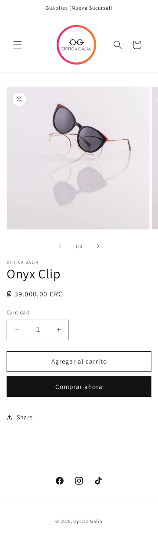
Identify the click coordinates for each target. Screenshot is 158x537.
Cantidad (18, 312)
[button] (17, 44)
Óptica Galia (87, 521)
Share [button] (25, 417)
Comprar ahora (79, 386)
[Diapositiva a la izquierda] (59, 246)
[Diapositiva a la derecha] (98, 246)
